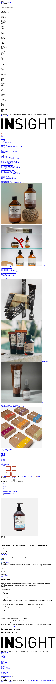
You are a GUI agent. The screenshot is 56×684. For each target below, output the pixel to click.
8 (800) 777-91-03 (4, 115)
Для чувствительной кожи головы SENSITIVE (11, 175)
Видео (2, 150)
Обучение (3, 152)
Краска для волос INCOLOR (7, 269)
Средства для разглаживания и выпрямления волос (12, 182)
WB (1, 575)
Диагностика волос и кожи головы (9, 151)
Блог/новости (4, 141)
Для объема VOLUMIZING (7, 165)
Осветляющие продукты (6, 276)
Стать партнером (4, 454)
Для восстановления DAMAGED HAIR (10, 162)
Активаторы (3, 274)
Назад (2, 576)
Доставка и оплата (5, 461)
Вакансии (3, 663)
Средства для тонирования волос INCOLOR (11, 271)
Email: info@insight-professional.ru (8, 679)
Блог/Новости (4, 660)
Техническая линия (5, 668)
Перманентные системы (6, 179)
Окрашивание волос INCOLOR (8, 266)
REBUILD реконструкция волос (8, 178)
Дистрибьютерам (5, 672)
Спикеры (3, 460)
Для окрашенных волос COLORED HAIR (10, 167)
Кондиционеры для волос (6, 449)
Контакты (3, 465)
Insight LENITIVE (5, 176)
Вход (2, 136)
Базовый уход (4, 156)
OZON (4, 575)
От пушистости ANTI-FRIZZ (7, 163)
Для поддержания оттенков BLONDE (9, 166)
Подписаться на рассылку (7, 674)
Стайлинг (44, 265)
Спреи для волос (4, 451)
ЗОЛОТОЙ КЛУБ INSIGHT (7, 142)
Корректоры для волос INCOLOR (8, 273)
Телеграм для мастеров (6, 676)
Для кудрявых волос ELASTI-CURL (9, 161)
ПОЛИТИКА (4, 664)
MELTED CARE (4, 168)
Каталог (2, 153)
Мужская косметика (46, 402)
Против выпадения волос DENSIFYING (10, 172)
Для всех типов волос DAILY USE (9, 160)
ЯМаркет (8, 575)
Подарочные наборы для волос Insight (9, 405)
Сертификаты (4, 148)
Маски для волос (4, 450)
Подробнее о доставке (6, 2)
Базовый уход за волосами (7, 671)
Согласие (3, 666)
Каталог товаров (4, 662)
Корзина (2, 137)
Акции (2, 463)
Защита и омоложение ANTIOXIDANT (10, 158)
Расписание (3, 459)
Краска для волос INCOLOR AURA (9, 270)
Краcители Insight (5, 667)
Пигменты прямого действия (7, 278)
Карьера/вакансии (5, 147)
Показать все (4, 112)
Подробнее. (13, 477)
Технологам (3, 673)
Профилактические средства (7, 170)
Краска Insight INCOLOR (6, 268)
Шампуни (3, 453)
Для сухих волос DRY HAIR (7, 157)
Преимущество (4, 652)
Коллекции (3, 144)
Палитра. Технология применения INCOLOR (11, 146)
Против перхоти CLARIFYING (8, 171)
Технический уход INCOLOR (7, 275)
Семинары (3, 458)
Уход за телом (45, 361)
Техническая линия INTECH (7, 177)
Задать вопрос (4, 145)
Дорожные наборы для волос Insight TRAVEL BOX (12, 406)
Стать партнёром (4, 554)
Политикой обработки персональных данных (38, 680)
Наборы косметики (5, 404)
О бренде (3, 139)
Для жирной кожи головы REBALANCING (11, 173)
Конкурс (3, 655)
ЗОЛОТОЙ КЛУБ (5, 464)
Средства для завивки (6, 181)
